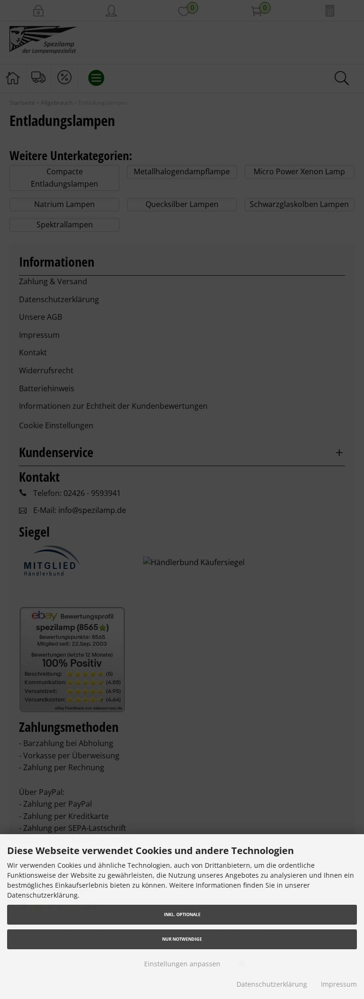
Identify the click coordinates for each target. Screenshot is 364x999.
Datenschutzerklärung (272, 984)
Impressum (339, 984)
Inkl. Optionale (182, 914)
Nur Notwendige (182, 939)
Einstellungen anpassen (182, 963)
